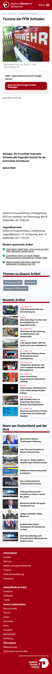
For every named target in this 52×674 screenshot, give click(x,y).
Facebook (8, 591)
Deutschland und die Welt (15, 651)
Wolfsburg (8, 638)
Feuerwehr (30, 282)
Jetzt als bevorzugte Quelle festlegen (22, 86)
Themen (7, 570)
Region (5, 13)
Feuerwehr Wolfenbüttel (16, 288)
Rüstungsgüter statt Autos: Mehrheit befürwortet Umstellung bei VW (23, 263)
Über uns (7, 561)
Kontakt (7, 557)
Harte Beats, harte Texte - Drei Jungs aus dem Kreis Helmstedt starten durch (27, 250)
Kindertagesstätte (13, 282)
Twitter (6, 600)
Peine (6, 625)
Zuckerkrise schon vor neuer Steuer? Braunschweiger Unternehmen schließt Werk (26, 256)
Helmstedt (8, 621)
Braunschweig (10, 608)
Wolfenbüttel (13, 13)
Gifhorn (6, 613)
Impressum (8, 578)
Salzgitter (7, 630)
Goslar (6, 617)
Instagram (8, 595)
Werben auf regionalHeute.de (17, 565)
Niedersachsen (10, 647)
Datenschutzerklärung (13, 574)
